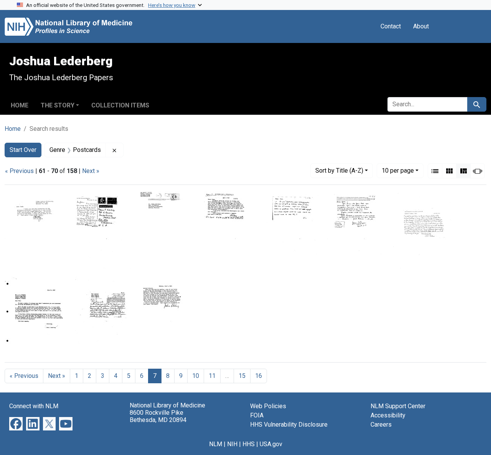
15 (242, 375)
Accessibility (388, 415)
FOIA (257, 415)
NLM (215, 444)
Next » (90, 171)
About (421, 26)
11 (212, 375)
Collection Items (120, 105)
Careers (381, 424)
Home (19, 105)
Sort (339, 170)
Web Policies (268, 406)
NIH (232, 444)
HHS (248, 444)
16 (258, 375)
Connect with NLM (33, 406)
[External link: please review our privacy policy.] (16, 423)
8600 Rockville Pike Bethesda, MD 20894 (158, 416)
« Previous (19, 171)
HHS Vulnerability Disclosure (289, 424)
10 (398, 170)
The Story (57, 105)
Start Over (23, 149)
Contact (391, 26)
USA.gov (271, 444)
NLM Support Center (398, 406)
